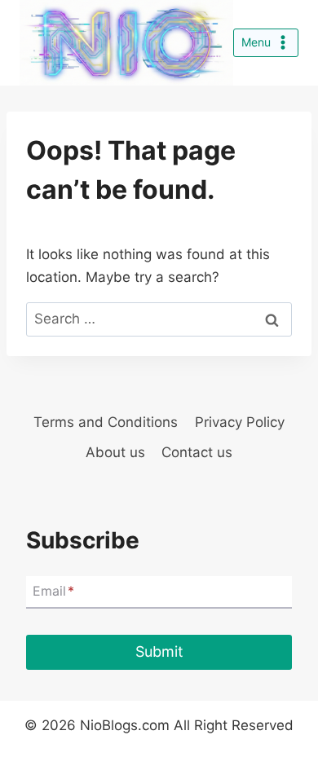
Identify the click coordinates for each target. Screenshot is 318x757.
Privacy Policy (240, 422)
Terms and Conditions (105, 422)
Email (53, 591)
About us (115, 452)
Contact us (196, 452)
